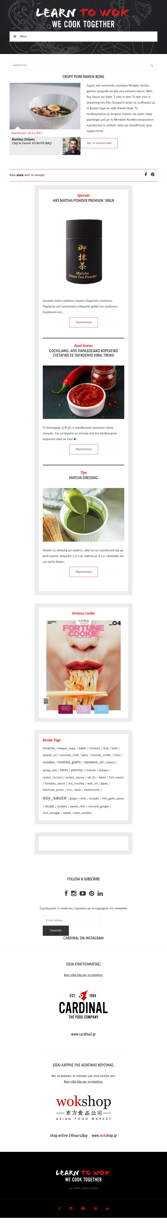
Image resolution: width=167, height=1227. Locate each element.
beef (115, 748)
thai (106, 748)
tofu (83, 798)
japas (104, 783)
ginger (73, 798)
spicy (85, 755)
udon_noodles (83, 813)
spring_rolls (50, 770)
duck (78, 789)
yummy (77, 770)
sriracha (49, 748)
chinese (91, 770)
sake (82, 748)
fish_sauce (116, 777)
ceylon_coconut (52, 777)
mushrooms (92, 789)
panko (111, 762)
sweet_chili (77, 806)
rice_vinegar (51, 813)
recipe (49, 806)
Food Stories (83, 345)
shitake (62, 806)
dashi (102, 777)
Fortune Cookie (83, 613)
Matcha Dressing (83, 477)
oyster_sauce (75, 777)
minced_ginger (98, 806)
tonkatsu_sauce (55, 783)
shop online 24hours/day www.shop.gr (83, 1135)
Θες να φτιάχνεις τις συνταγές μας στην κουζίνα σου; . (83, 1079)
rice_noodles (76, 783)
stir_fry (92, 777)
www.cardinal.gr (83, 1034)
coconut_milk (69, 755)
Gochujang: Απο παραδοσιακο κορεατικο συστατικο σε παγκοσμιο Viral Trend (83, 352)
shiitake (104, 770)
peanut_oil (50, 755)
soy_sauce (55, 798)
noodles (49, 762)
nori (69, 790)
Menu (23, 36)
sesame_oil (94, 762)
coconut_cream (101, 755)
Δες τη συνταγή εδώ (99, 143)
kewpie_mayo (67, 748)
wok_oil (92, 783)
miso (117, 755)
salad (66, 813)
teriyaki (94, 798)
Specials (83, 195)
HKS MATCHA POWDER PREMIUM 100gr (83, 200)
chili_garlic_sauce (113, 798)
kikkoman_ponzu (53, 790)
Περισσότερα (84, 322)
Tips (83, 472)
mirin (64, 770)
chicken (94, 748)
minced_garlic (69, 762)
